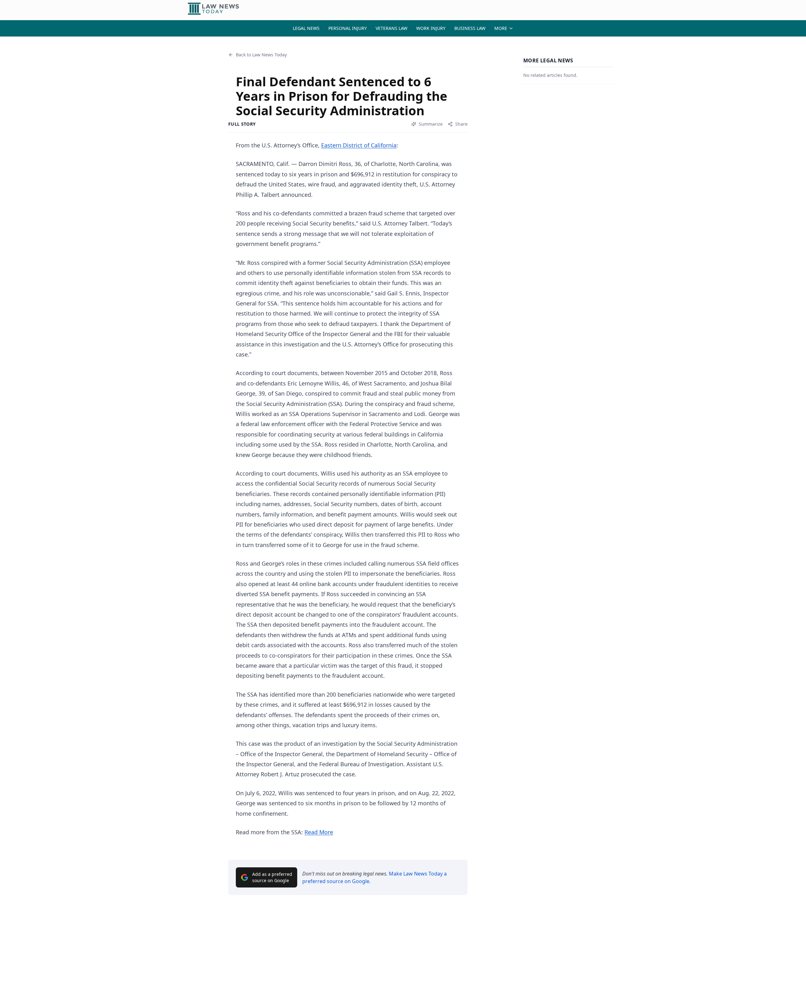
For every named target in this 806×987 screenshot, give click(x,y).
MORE (500, 28)
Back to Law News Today (261, 55)
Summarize (431, 124)
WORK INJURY (431, 28)
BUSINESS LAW (469, 28)
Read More (318, 832)
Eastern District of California (358, 145)
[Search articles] (615, 9)
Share (461, 124)
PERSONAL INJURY (347, 28)
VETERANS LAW (391, 28)
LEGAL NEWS (306, 28)
